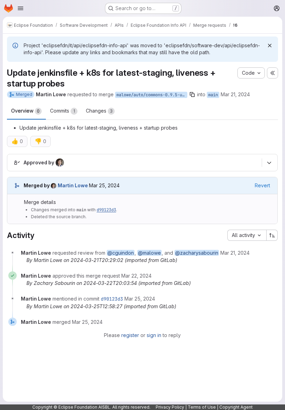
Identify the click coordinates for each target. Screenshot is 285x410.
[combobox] (246, 235)
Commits (62, 111)
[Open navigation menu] (20, 8)
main (213, 95)
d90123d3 (106, 210)
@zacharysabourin (196, 253)
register (130, 335)
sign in (154, 335)
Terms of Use (202, 407)
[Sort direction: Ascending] (272, 235)
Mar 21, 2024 (235, 94)
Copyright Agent (236, 407)
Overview (25, 111)
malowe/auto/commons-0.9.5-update (151, 95)
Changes (99, 111)
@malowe (149, 253)
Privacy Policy (170, 407)
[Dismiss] (270, 45)
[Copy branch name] (192, 94)
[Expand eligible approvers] (269, 162)
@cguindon (120, 253)
